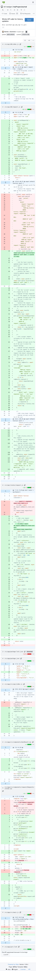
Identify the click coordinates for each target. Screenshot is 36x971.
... (3, 27)
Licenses (23, 969)
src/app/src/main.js (12, 912)
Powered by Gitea (13, 964)
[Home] (3, 2)
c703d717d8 (25, 34)
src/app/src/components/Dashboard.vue (18, 742)
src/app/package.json (12, 658)
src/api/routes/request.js (14, 485)
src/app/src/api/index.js (13, 684)
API (29, 969)
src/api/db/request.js (12, 107)
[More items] (33, 14)
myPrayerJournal (20, 7)
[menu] (33, 40)
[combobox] (25, 40)
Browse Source (29, 20)
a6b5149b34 (10, 34)
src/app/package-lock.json (14, 651)
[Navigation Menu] (33, 2)
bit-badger (8, 7)
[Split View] (29, 40)
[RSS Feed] (3, 10)
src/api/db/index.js (12, 44)
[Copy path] (20, 44)
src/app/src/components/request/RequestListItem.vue (19, 787)
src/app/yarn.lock (11, 946)
